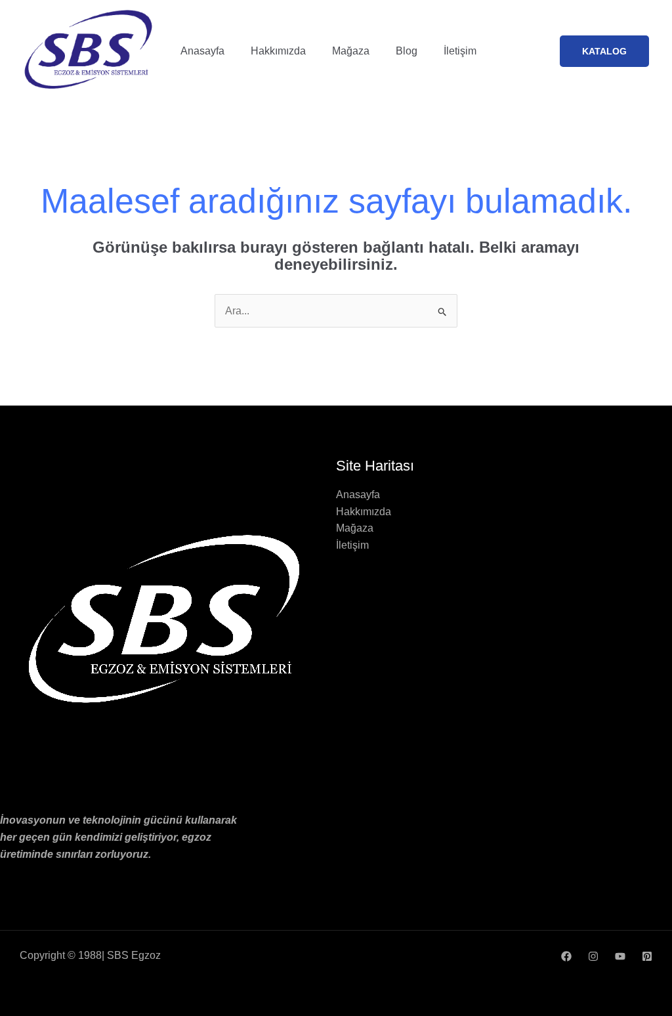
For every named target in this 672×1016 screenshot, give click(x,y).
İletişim (460, 50)
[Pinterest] (647, 956)
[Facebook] (566, 956)
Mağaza (350, 50)
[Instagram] (593, 956)
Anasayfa (202, 50)
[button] (604, 51)
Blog (406, 50)
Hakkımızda (278, 50)
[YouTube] (620, 956)
